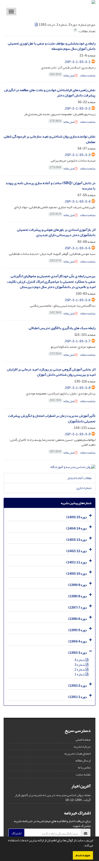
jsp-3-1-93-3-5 (78, 248)
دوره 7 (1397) (77, 607)
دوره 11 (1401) (76, 562)
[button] (82, 846)
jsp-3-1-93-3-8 (78, 388)
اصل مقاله (62, 75)
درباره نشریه (82, 746)
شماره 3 (80, 664)
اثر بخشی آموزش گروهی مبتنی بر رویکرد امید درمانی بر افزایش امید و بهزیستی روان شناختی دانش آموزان (51, 372)
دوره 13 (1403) (76, 540)
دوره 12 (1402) (76, 551)
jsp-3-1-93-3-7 (78, 341)
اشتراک (16, 833)
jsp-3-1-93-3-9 (78, 434)
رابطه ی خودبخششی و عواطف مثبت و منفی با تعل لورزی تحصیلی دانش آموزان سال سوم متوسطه (51, 46)
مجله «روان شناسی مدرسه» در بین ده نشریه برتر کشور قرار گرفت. (53, 797)
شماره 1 (80, 674)
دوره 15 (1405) (76, 517)
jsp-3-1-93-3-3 (78, 155)
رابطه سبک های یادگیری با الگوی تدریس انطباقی (62, 327)
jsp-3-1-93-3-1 (78, 62)
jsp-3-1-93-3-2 (78, 108)
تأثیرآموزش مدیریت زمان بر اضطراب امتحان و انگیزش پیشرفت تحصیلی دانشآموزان (51, 418)
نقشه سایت (83, 774)
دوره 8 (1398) (77, 596)
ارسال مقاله (83, 760)
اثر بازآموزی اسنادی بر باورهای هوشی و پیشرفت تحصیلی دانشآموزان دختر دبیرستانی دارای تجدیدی (56, 232)
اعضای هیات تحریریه (77, 753)
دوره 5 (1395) (77, 630)
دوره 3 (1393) (77, 652)
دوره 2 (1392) (77, 685)
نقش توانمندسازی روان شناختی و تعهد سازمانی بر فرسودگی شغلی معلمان (49, 139)
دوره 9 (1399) (77, 585)
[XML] (36, 24)
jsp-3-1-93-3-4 (78, 201)
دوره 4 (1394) (77, 641)
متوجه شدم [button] (83, 855)
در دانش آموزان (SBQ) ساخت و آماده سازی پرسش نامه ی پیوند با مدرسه (50, 186)
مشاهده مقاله (87, 75)
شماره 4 (80, 660)
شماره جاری (84, 488)
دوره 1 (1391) (77, 697)
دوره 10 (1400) (76, 573)
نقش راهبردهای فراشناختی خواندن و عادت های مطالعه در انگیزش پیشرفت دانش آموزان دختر (49, 93)
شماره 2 (80, 669)
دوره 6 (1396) (77, 619)
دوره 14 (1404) (76, 528)
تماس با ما (84, 767)
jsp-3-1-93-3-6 (78, 300)
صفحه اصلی (83, 739)
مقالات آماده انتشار (79, 478)
